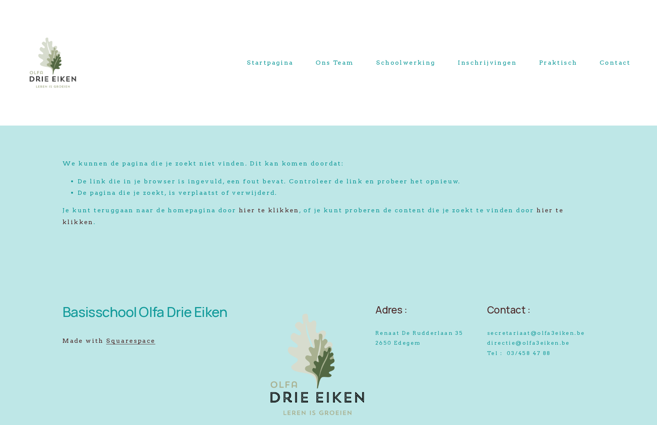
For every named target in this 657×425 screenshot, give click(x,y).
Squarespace (130, 340)
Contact (615, 62)
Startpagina (270, 62)
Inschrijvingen (487, 62)
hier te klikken (269, 210)
